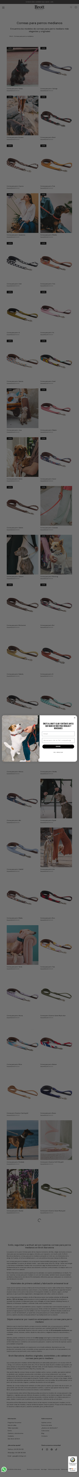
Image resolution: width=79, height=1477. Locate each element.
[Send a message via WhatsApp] (4, 1469)
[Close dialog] (74, 717)
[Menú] (76, 1457)
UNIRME (58, 746)
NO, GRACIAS (58, 752)
